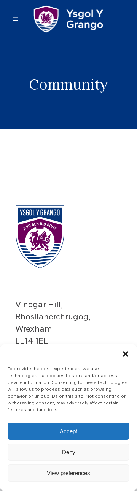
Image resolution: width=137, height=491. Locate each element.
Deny (68, 452)
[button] (125, 354)
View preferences (68, 473)
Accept (68, 431)
